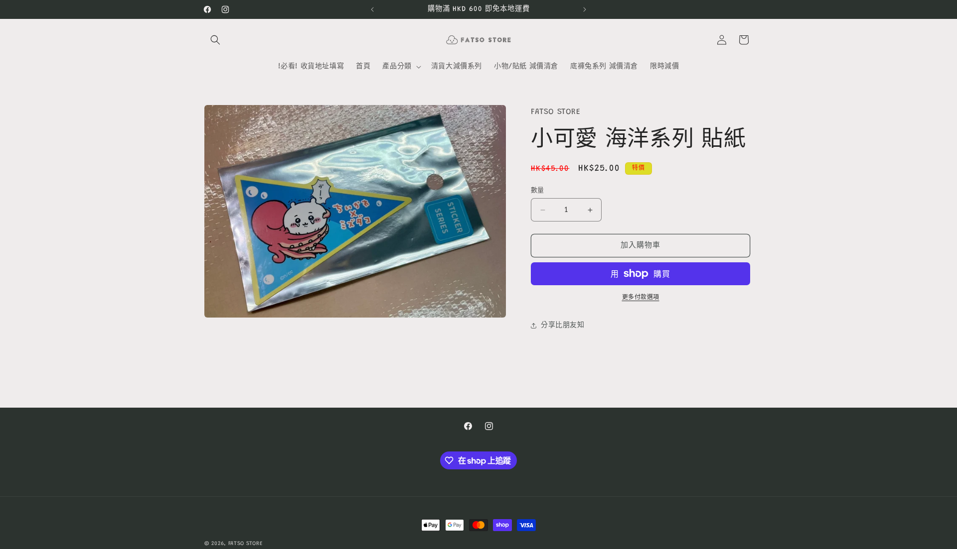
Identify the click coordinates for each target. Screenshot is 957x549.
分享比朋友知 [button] (563, 325)
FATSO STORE (245, 544)
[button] (215, 40)
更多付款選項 (640, 298)
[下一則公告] (585, 9)
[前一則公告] (372, 9)
